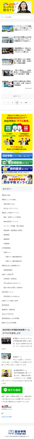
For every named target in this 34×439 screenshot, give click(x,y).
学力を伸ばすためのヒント (12, 283)
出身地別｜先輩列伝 (10, 279)
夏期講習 (6, 239)
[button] (32, 17)
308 (26, 102)
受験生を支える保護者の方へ (11, 265)
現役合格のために (9, 204)
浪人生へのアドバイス (11, 208)
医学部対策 (5, 305)
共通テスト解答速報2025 (13, 257)
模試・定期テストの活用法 (12, 217)
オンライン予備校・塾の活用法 (14, 226)
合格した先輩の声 (7, 274)
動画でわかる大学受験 (9, 323)
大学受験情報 (6, 248)
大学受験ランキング (6, 409)
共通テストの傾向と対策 (10, 301)
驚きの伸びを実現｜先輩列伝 (13, 287)
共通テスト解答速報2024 (13, 261)
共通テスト (7, 252)
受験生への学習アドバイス (10, 213)
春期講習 (6, 235)
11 (21, 102)
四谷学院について (7, 292)
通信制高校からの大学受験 (10, 318)
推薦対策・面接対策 (8, 309)
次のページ (17, 96)
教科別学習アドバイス (11, 221)
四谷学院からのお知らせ (12, 296)
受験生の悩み (6, 195)
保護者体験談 (8, 270)
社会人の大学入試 (7, 314)
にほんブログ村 (6, 416)
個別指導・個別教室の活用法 (13, 230)
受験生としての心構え (9, 199)
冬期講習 (6, 243)
